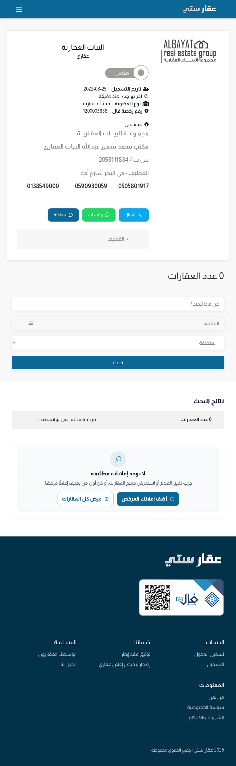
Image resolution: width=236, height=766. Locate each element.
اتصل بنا (69, 664)
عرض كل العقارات (82, 498)
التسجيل (215, 664)
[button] (52, 419)
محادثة (59, 214)
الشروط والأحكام (206, 717)
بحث (118, 362)
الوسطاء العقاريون (57, 654)
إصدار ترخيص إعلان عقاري (124, 664)
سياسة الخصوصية (205, 707)
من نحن (216, 697)
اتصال (130, 214)
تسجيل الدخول (209, 654)
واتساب (95, 214)
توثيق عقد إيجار (135, 654)
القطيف (116, 239)
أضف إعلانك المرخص (144, 498)
